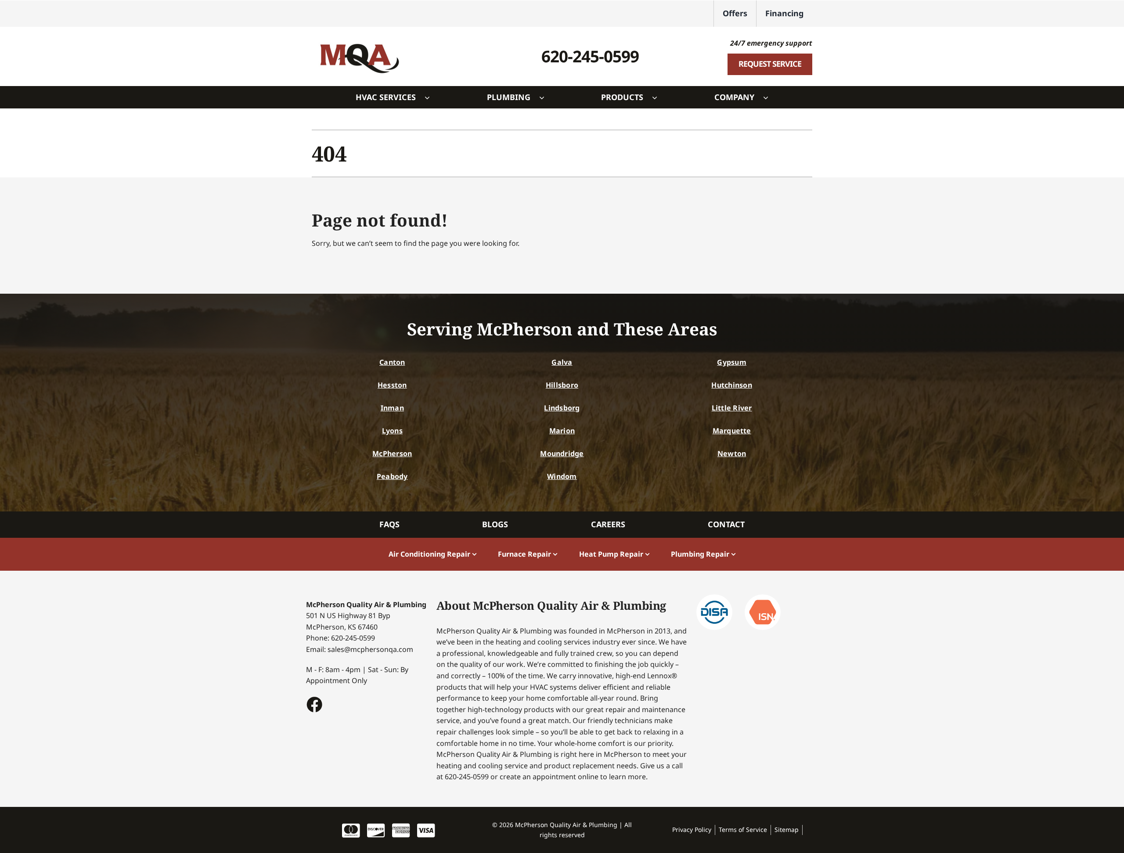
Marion (562, 430)
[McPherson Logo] (359, 39)
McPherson (392, 453)
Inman (392, 408)
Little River (732, 408)
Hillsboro (562, 385)
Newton (731, 453)
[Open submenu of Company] (770, 97)
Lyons (392, 430)
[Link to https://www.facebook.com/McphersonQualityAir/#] (314, 704)
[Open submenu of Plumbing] (546, 97)
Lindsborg (562, 408)
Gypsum (731, 362)
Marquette (732, 430)
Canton (392, 362)
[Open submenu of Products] (659, 97)
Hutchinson (731, 385)
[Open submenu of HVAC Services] (432, 97)
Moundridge (562, 453)
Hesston (392, 385)
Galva (561, 362)
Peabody (392, 476)
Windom (561, 476)
